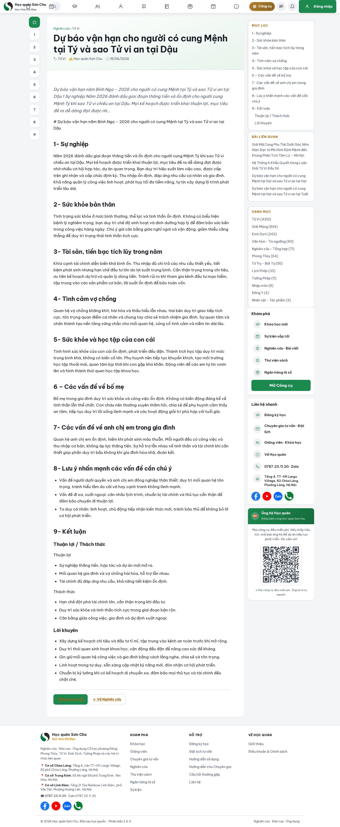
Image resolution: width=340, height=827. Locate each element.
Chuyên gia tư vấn (144, 759)
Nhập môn (262, 286)
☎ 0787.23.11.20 (53, 796)
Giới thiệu (256, 744)
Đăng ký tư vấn (70, 699)
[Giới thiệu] (236, 6)
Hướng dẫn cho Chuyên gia (210, 767)
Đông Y (260, 293)
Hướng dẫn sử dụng (204, 759)
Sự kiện (136, 790)
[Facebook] (255, 496)
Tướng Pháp (264, 278)
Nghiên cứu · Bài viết (281, 348)
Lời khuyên (263, 123)
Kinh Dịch (264, 234)
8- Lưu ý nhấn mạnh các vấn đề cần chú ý (280, 98)
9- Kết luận (261, 108)
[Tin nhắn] (281, 6)
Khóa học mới (276, 324)
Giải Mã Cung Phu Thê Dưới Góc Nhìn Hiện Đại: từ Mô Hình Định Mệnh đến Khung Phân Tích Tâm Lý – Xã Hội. (280, 150)
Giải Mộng (265, 227)
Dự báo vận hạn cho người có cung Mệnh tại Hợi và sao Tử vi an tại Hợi (279, 178)
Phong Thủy (265, 256)
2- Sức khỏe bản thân (269, 40)
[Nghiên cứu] (144, 6)
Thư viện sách (276, 360)
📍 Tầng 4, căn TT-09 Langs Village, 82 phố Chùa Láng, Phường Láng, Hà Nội (80, 767)
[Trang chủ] (28, 6)
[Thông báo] (292, 6)
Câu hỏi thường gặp (204, 774)
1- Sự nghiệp (261, 33)
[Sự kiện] (213, 6)
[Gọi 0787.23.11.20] (289, 496)
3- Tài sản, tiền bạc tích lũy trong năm (278, 51)
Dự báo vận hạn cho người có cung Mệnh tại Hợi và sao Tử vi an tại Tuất (280, 191)
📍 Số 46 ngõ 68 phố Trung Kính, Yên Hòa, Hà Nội (80, 777)
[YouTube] (267, 496)
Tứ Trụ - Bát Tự (267, 263)
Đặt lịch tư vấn (200, 752)
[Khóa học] (74, 6)
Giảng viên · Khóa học (282, 442)
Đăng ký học (275, 415)
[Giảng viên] (121, 6)
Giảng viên (138, 752)
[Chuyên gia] (98, 6)
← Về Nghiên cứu (107, 699)
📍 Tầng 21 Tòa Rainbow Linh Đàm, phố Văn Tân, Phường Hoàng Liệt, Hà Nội (81, 787)
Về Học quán (275, 454)
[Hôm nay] (51, 6)
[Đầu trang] (34, 22)
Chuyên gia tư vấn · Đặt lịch (284, 429)
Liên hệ (195, 782)
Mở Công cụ (281, 385)
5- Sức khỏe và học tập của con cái (280, 68)
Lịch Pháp (263, 271)
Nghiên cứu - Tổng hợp (273, 249)
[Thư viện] (167, 6)
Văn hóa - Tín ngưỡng (273, 241)
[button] (190, 6)
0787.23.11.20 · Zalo (281, 466)
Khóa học (137, 744)
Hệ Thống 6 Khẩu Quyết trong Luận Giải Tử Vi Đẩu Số (279, 165)
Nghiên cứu (61, 28)
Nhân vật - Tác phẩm (271, 300)
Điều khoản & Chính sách (267, 752)
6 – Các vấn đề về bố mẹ (271, 75)
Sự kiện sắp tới (276, 336)
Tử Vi (261, 219)
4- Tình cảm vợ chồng (269, 61)
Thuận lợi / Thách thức (272, 116)
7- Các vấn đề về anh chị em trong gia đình (279, 85)
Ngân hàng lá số (278, 372)
